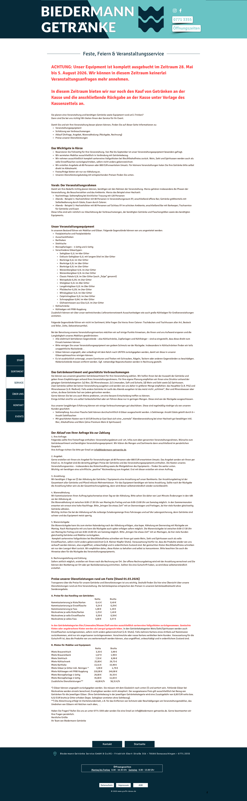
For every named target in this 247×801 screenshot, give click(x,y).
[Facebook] (207, 792)
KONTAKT (18, 405)
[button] (174, 10)
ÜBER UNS (18, 393)
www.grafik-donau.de (127, 791)
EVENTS (19, 416)
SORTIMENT (17, 371)
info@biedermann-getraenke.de (110, 449)
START (20, 360)
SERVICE (19, 382)
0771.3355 (184, 753)
